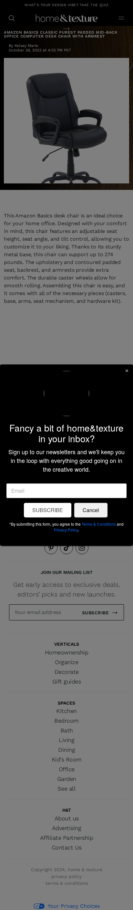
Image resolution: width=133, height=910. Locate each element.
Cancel (91, 510)
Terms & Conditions (99, 524)
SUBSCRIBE (47, 510)
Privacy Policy (66, 529)
